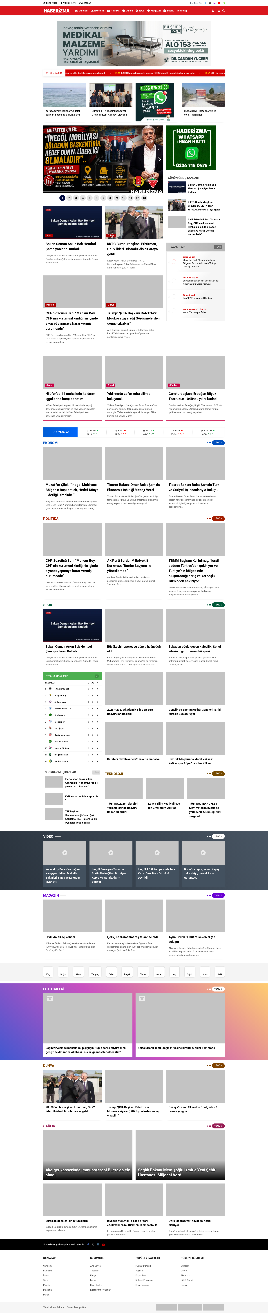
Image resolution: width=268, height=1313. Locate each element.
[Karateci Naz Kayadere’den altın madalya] (134, 738)
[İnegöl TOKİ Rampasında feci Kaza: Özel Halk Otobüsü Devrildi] (157, 853)
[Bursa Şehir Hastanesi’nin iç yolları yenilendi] (203, 95)
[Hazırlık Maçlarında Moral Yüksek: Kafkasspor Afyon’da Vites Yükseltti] (195, 738)
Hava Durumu (142, 1285)
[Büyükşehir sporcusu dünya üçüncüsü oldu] (134, 625)
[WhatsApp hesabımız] (224, 3)
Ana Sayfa (95, 1266)
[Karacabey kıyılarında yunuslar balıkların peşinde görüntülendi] (64, 95)
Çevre (184, 1270)
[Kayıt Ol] (213, 10)
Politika (115, 10)
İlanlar (46, 1275)
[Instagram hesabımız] (214, 3)
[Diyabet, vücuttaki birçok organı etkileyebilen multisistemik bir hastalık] (134, 1199)
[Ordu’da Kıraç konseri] (72, 916)
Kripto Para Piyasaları (100, 1290)
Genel (49, 385)
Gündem (83, 10)
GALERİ (52, 3)
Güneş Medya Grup (77, 1307)
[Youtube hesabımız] (219, 3)
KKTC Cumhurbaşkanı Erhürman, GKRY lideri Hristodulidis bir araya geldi (95, 73)
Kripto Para (141, 1275)
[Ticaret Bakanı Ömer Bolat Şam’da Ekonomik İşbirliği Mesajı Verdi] (134, 463)
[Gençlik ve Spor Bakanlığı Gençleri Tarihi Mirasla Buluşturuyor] (195, 688)
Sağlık (170, 10)
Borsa (93, 1280)
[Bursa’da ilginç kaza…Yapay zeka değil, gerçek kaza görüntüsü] (203, 853)
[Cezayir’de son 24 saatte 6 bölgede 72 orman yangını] (195, 1086)
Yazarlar (94, 1270)
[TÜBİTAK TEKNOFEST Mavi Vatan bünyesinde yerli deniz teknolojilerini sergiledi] (206, 788)
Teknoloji (181, 10)
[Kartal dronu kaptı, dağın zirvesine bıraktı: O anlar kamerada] (180, 1018)
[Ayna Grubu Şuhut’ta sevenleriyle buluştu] (195, 916)
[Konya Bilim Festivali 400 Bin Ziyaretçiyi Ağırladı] (165, 788)
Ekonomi (99, 10)
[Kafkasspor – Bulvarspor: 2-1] (54, 804)
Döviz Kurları (96, 1285)
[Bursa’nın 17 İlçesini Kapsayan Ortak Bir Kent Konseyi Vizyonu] (111, 95)
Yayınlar (139, 1270)
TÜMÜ (218, 247)
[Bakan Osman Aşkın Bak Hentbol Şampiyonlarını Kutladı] (177, 192)
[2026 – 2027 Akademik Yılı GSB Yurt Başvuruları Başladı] (134, 688)
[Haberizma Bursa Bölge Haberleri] (56, 12)
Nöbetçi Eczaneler (144, 1280)
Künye (93, 1275)
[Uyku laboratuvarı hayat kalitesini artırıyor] (195, 1199)
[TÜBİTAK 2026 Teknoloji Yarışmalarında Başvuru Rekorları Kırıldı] (124, 788)
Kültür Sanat (187, 1280)
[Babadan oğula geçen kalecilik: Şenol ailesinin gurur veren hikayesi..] (195, 625)
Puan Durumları (143, 1266)
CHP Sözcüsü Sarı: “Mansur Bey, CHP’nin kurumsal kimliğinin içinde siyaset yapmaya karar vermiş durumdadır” (204, 73)
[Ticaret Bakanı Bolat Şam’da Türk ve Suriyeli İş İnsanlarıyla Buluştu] (195, 463)
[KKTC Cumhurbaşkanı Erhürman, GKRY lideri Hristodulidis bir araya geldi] (177, 210)
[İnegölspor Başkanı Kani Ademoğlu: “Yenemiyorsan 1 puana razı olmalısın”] (54, 787)
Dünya (129, 10)
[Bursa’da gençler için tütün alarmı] (72, 1199)
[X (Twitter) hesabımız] (210, 3)
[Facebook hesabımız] (205, 3)
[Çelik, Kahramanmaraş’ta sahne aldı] (134, 916)
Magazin (156, 10)
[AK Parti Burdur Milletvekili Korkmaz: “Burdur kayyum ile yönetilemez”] (134, 539)
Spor (141, 10)
